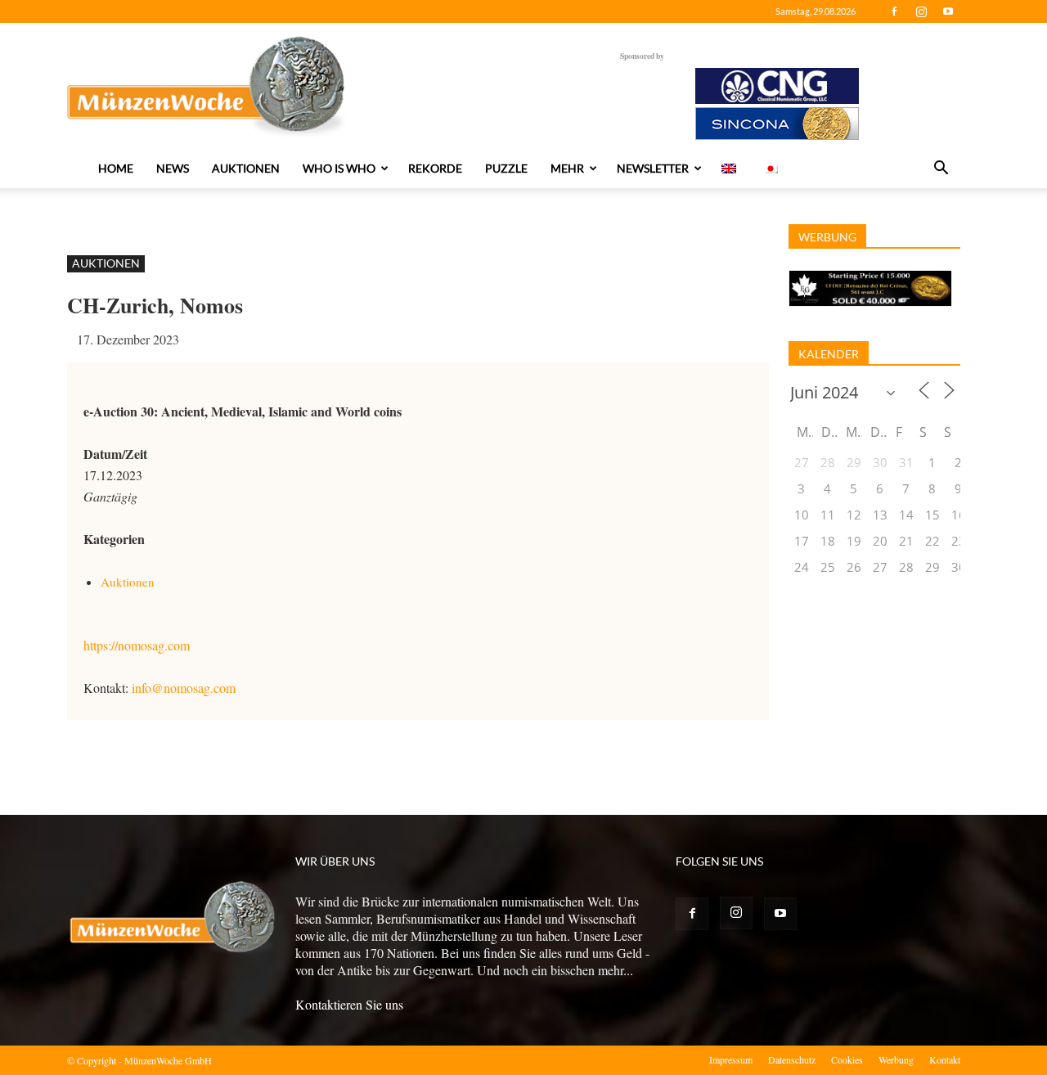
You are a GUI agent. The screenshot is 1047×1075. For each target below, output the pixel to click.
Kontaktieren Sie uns (349, 1004)
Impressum (731, 1059)
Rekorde (435, 168)
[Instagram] (921, 11)
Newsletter (653, 168)
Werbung (896, 1059)
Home (115, 168)
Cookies (847, 1059)
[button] (940, 169)
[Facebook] (894, 11)
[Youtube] (948, 11)
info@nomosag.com (184, 687)
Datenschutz (792, 1059)
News (172, 168)
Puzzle (506, 168)
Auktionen (246, 168)
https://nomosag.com (136, 645)
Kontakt (944, 1059)
